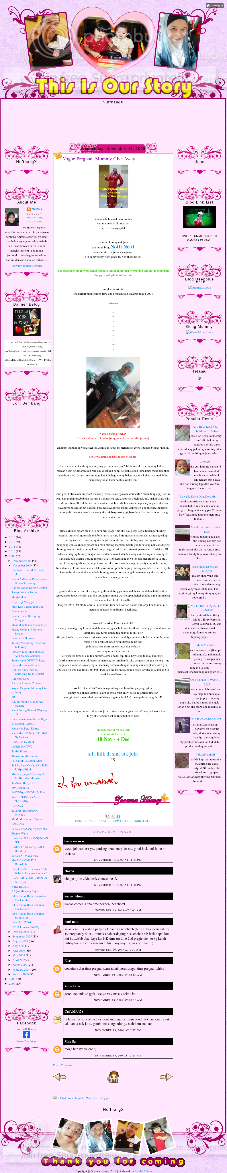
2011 (12, 546)
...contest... (141, 821)
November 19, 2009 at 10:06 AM (118, 975)
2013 (12, 537)
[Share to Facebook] (118, 816)
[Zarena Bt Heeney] (26, 1037)
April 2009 (19, 960)
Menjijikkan (19, 597)
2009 (12, 556)
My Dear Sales (20, 788)
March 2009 (20, 965)
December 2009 (22, 561)
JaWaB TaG (18, 824)
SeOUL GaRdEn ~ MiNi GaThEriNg (26, 799)
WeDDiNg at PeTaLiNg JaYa (28, 792)
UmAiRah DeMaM (23, 742)
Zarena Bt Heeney (27, 1029)
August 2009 (21, 941)
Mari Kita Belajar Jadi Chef (28, 607)
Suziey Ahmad (75, 896)
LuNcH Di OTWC (22, 746)
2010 (12, 551)
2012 (12, 542)
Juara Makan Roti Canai (26, 665)
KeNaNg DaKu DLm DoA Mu (198, 496)
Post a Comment (63, 1065)
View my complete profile (26, 266)
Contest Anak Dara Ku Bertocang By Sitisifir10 (28, 672)
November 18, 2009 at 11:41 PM (118, 885)
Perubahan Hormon (23, 638)
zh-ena (36, 209)
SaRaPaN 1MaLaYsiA (25, 856)
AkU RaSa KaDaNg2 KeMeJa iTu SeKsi (205, 429)
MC (14, 697)
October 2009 (21, 932)
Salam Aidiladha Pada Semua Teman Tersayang (29, 581)
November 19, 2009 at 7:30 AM (118, 949)
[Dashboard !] (215, 7)
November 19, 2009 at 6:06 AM (118, 910)
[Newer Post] (60, 1082)
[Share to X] (113, 816)
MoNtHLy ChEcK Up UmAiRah (24, 862)
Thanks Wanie (20, 833)
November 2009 (23, 565)
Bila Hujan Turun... (23, 724)
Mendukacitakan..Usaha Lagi (29, 625)
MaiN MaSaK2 (205, 645)
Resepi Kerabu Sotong (25, 592)
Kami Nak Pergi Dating (25, 728)
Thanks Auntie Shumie (25, 756)
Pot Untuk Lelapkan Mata (27, 761)
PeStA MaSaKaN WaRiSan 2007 (205, 682)
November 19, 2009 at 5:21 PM (118, 1055)
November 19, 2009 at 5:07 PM (118, 1030)
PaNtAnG (17, 806)
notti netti (71, 921)
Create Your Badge (26, 1041)
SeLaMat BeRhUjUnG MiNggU (25, 812)
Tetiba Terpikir (20, 751)
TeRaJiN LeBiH (205, 754)
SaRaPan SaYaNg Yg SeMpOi (29, 829)
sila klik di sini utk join (113, 753)
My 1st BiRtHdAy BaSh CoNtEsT (205, 608)
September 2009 (23, 936)
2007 (12, 984)
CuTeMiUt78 (74, 1011)
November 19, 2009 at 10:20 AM (118, 1000)
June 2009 (19, 951)
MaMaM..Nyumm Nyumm (27, 819)
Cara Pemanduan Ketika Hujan (30, 719)
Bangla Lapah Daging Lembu (29, 588)
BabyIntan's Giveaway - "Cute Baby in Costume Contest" (29, 871)
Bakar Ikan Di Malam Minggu (205, 568)
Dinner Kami (19, 611)
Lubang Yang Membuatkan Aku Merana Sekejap (28, 654)
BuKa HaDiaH (20, 887)
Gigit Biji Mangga (23, 602)
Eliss (68, 960)
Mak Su (70, 1041)
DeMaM (205, 462)
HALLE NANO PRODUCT (205, 719)
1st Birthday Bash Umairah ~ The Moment (29, 907)
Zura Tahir (73, 986)
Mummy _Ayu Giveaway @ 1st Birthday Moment (28, 776)
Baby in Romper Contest (26, 683)
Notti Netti (122, 246)
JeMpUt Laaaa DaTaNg (25, 927)
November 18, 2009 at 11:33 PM (118, 859)
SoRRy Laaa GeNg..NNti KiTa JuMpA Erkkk (30, 767)
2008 (12, 979)
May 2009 (19, 955)
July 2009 (19, 946)
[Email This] (108, 816)
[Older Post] (166, 1082)
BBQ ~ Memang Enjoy (25, 891)
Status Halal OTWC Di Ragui (29, 660)
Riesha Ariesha (144, 1171)
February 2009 (22, 969)
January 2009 (21, 974)
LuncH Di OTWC (22, 922)
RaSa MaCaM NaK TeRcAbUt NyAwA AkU (30, 735)
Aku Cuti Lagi (20, 679)
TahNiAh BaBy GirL (24, 783)
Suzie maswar (75, 840)
